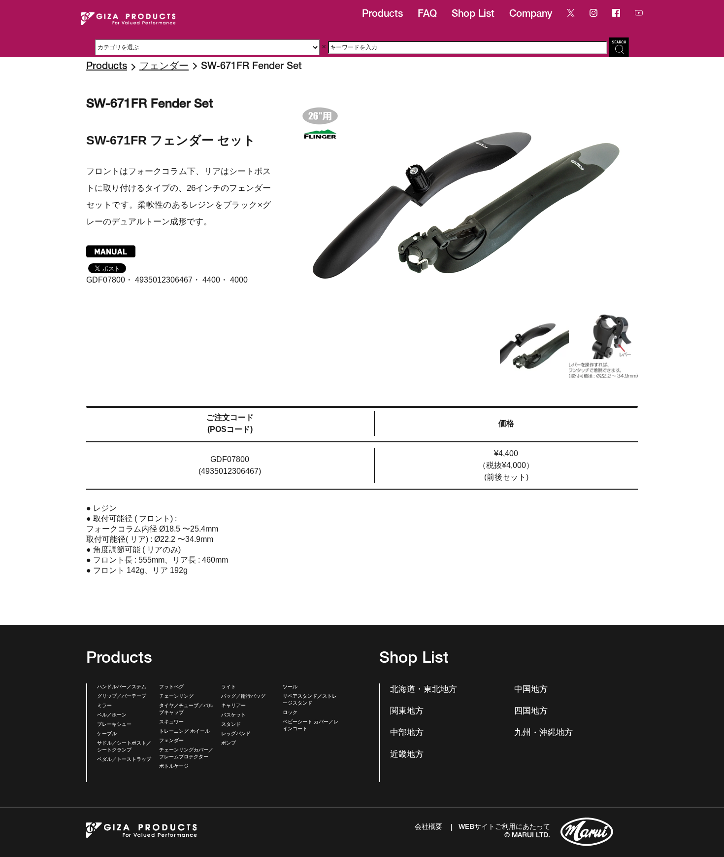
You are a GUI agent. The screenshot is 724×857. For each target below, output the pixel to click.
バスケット (233, 715)
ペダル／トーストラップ (124, 759)
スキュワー (171, 722)
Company (530, 15)
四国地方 (531, 712)
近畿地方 (407, 755)
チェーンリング (176, 696)
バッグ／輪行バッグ (243, 696)
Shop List (473, 15)
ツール (290, 687)
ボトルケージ (174, 766)
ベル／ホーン (112, 715)
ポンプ (228, 743)
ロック (290, 713)
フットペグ (171, 687)
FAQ (427, 15)
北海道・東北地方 (423, 690)
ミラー (104, 706)
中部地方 (407, 733)
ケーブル (107, 734)
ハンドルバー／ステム (121, 687)
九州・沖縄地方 (543, 733)
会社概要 (428, 827)
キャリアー (233, 706)
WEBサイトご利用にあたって (504, 827)
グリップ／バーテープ (121, 696)
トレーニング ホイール (184, 731)
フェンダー (164, 67)
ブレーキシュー (114, 724)
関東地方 (407, 712)
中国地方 (531, 690)
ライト (228, 687)
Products (382, 15)
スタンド (231, 724)
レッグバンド (236, 734)
